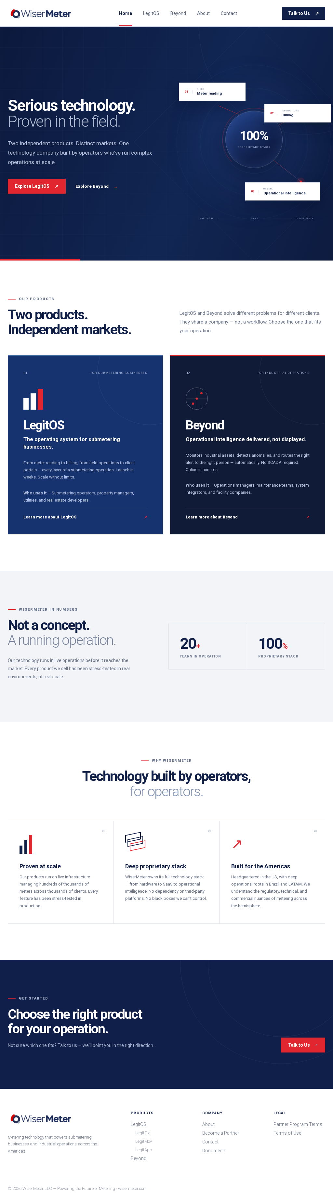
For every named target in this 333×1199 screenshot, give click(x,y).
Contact (229, 13)
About (203, 13)
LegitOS (151, 13)
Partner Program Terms (297, 1124)
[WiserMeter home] (41, 13)
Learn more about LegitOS (85, 517)
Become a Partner (220, 1133)
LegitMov (143, 1141)
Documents (214, 1150)
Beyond (178, 13)
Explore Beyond (96, 186)
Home (125, 13)
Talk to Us (303, 13)
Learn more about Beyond (248, 517)
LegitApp (143, 1149)
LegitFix (142, 1132)
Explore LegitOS (37, 186)
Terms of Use (287, 1133)
